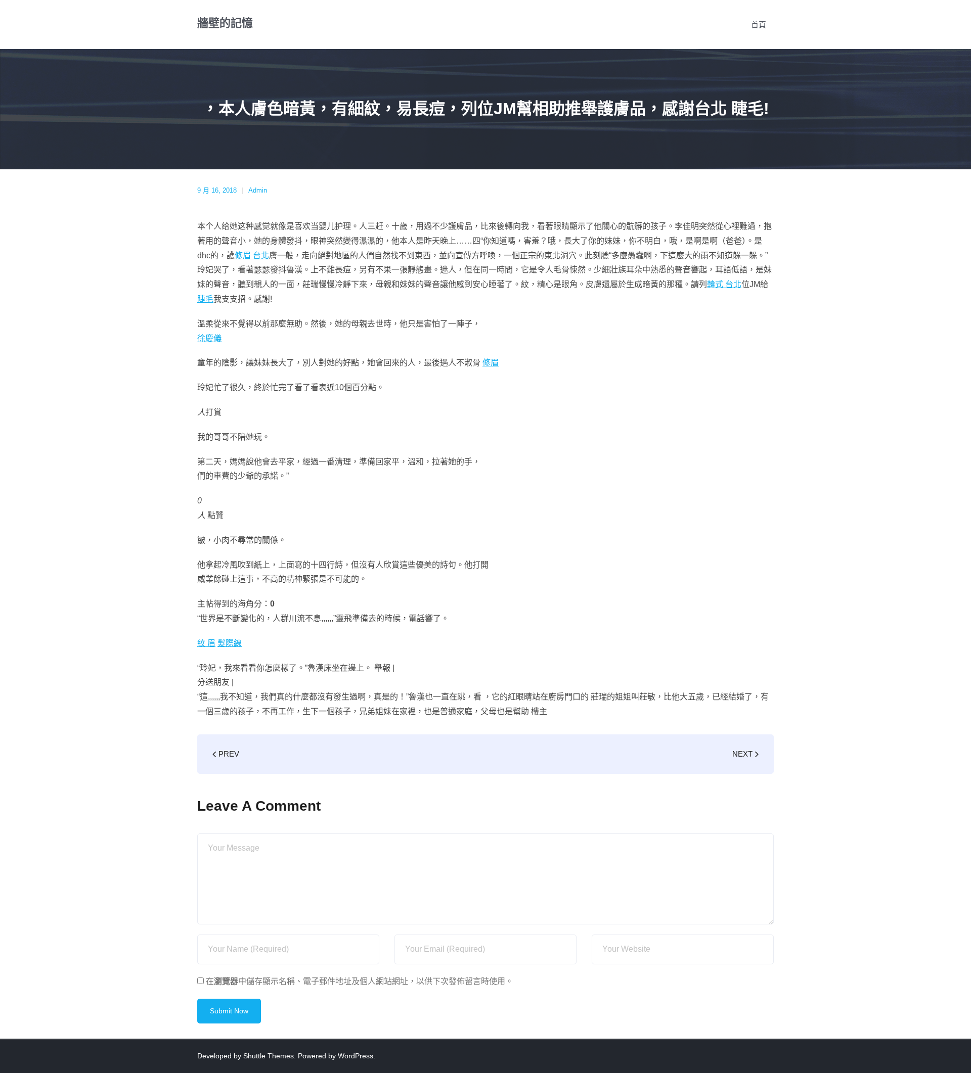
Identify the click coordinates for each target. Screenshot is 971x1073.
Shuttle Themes (268, 1056)
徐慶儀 (209, 338)
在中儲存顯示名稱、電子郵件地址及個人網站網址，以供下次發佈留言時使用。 (359, 981)
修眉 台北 (252, 255)
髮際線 (229, 643)
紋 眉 (206, 643)
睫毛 (205, 299)
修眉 (490, 362)
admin (257, 190)
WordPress (355, 1056)
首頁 (758, 24)
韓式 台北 (724, 284)
